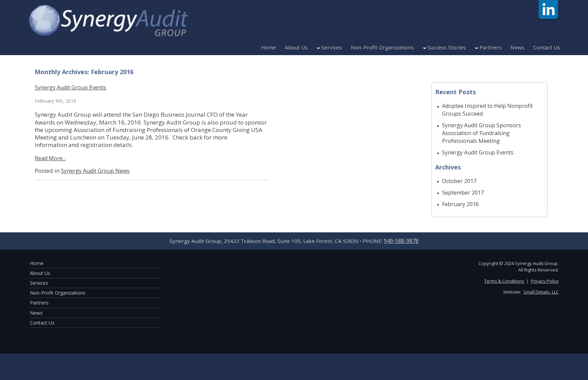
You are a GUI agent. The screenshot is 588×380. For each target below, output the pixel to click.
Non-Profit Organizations (382, 47)
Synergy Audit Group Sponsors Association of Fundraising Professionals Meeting (481, 133)
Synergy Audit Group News (95, 171)
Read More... (50, 158)
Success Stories (446, 47)
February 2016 (460, 204)
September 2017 (463, 192)
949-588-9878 (401, 241)
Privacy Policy (545, 281)
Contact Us (546, 47)
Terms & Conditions (504, 281)
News (517, 47)
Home (268, 47)
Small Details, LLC (541, 292)
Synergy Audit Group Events (70, 87)
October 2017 (459, 181)
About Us (296, 47)
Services (331, 47)
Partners (490, 47)
